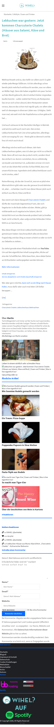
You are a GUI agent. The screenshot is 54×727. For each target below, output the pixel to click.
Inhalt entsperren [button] (8, 273)
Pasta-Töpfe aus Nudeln (13, 472)
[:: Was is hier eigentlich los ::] (27, 5)
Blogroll (3, 654)
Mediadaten (4, 664)
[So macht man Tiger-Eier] (27, 479)
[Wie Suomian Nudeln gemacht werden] (27, 388)
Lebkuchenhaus (23, 307)
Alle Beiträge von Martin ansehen (15, 336)
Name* (5, 581)
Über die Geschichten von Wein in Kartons (22, 509)
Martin (5, 41)
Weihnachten (34, 307)
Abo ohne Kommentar (38, 610)
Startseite (7, 14)
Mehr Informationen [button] (10, 266)
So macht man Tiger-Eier (14, 482)
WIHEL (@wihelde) (14, 532)
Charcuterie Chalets (37, 199)
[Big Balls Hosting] (9, 688)
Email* (5, 591)
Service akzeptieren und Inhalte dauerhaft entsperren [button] (22, 277)
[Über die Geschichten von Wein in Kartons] (21, 506)
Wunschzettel (5, 667)
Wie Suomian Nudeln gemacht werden (20, 391)
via (4, 297)
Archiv (2, 669)
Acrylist (10, 536)
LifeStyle (16, 14)
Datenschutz (5, 659)
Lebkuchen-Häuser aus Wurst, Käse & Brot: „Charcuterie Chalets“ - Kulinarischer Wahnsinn (26, 544)
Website (6, 600)
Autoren (3, 672)
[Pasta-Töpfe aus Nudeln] (21, 469)
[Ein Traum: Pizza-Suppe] (21, 415)
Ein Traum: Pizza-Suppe (13, 418)
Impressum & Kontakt (8, 657)
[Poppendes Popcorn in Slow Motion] (21, 442)
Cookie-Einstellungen (8, 662)
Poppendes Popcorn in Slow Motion (19, 445)
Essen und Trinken (28, 14)
